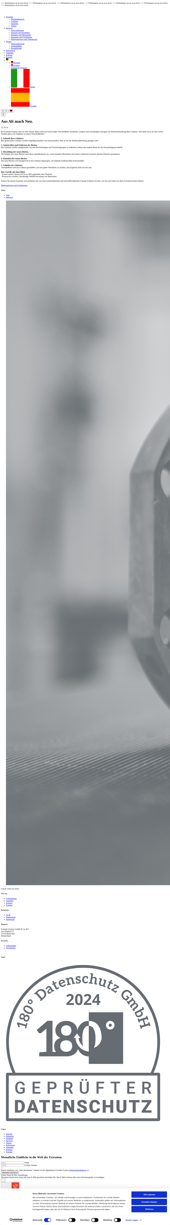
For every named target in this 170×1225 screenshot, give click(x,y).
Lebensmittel (11, 946)
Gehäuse (14, 21)
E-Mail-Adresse (31, 1165)
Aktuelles (9, 53)
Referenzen (10, 51)
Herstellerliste (16, 48)
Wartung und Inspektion (20, 33)
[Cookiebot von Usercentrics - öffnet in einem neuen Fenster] (16, 1220)
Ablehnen (149, 1209)
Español (33, 106)
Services (9, 28)
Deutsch (16, 63)
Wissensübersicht (17, 44)
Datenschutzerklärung (77, 1170)
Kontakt (9, 57)
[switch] (72, 1220)
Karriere (9, 55)
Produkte (9, 17)
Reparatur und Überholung (21, 37)
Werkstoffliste (16, 46)
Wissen (9, 42)
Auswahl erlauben (149, 1202)
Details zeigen (132, 1220)
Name (27, 1163)
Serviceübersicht (17, 30)
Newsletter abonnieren (10, 1173)
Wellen (13, 26)
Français (23, 68)
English (16, 65)
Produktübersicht (17, 19)
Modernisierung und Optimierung (24, 39)
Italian (32, 87)
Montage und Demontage (21, 35)
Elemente (14, 24)
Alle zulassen (149, 1195)
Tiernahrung (11, 948)
